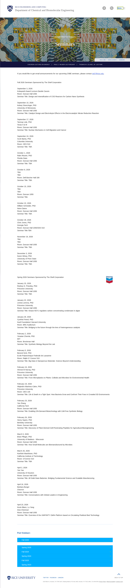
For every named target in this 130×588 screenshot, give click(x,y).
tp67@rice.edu (98, 74)
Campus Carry (119, 581)
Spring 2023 (26, 565)
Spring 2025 (26, 547)
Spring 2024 (26, 556)
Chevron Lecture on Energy (39, 64)
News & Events (112, 60)
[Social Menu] (104, 8)
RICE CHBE (103, 60)
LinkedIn (60, 577)
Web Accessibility (111, 581)
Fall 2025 (25, 540)
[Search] (111, 8)
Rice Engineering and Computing (30, 7)
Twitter (46, 577)
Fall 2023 (25, 560)
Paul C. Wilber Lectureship (64, 64)
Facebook (53, 577)
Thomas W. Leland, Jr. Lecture (90, 64)
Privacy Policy (102, 581)
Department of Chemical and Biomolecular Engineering (44, 10)
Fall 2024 (25, 552)
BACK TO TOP (119, 577)
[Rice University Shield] (10, 8)
